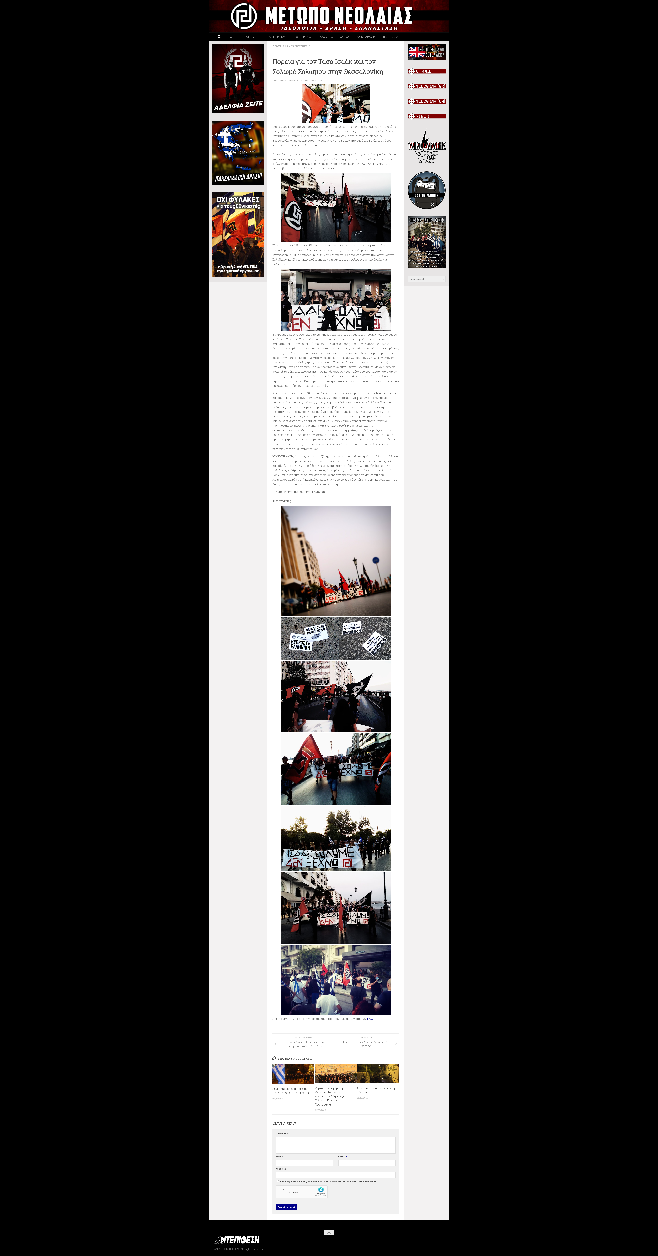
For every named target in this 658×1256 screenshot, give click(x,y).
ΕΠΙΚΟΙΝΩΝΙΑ (389, 36)
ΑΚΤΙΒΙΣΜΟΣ (277, 36)
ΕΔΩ (370, 1019)
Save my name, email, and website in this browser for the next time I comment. (328, 1181)
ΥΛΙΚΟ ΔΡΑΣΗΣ (366, 36)
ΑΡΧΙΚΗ (232, 36)
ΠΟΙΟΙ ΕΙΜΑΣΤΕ (251, 36)
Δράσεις (278, 46)
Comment (282, 1133)
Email (342, 1156)
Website (281, 1168)
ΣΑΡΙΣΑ (345, 36)
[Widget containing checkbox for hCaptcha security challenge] (302, 1191)
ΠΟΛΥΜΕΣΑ (325, 36)
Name (280, 1156)
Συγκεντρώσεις (298, 46)
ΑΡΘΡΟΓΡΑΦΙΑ (302, 36)
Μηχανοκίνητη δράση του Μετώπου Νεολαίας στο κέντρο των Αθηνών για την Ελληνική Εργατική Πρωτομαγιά (333, 1096)
